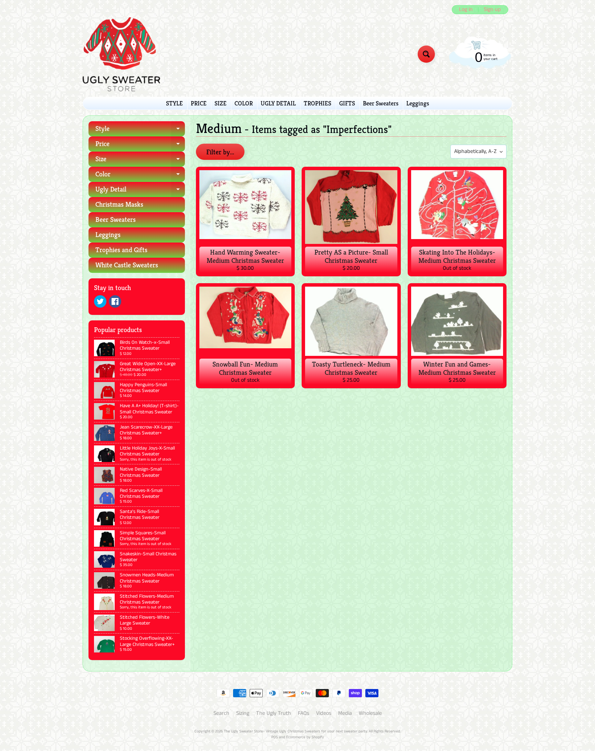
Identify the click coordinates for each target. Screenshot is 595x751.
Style (140, 130)
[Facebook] (115, 301)
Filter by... (220, 152)
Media (345, 713)
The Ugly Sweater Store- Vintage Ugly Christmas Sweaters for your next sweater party (295, 731)
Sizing (242, 713)
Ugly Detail (140, 191)
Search (221, 713)
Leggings (417, 103)
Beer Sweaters (380, 103)
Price (140, 146)
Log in (466, 9)
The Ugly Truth (273, 713)
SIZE (221, 103)
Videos (323, 713)
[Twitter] (100, 301)
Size (140, 161)
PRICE (199, 103)
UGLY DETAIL (278, 103)
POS (274, 737)
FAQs (303, 713)
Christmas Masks (119, 204)
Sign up (492, 9)
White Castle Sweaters (126, 265)
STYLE (174, 103)
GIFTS (347, 103)
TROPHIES (317, 103)
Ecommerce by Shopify (305, 737)
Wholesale (370, 713)
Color (140, 176)
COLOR (243, 103)
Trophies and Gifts (121, 250)
